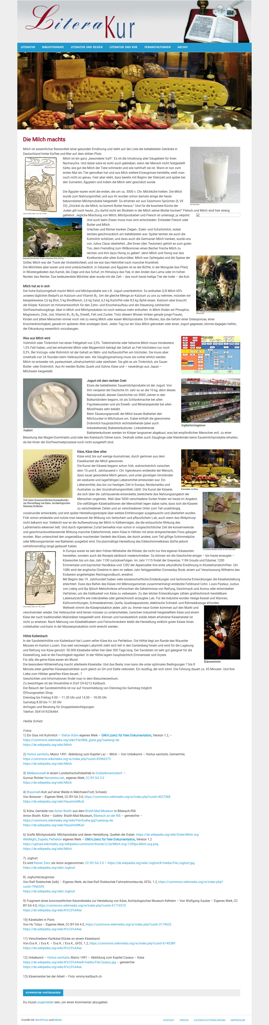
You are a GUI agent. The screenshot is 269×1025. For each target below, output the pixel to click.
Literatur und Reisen (87, 47)
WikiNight (29, 839)
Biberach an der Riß (107, 816)
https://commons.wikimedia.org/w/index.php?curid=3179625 (128, 924)
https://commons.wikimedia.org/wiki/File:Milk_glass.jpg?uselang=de (71, 740)
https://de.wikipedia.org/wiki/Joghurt (49, 868)
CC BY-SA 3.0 (95, 778)
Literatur (28, 47)
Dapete (43, 839)
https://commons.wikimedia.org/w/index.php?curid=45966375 (67, 759)
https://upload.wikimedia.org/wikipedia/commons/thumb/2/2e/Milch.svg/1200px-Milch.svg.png (90, 844)
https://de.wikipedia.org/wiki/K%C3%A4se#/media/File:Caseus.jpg (69, 962)
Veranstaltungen (157, 47)
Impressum (238, 1020)
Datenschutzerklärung (209, 1020)
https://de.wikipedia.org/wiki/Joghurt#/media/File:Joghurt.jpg (151, 863)
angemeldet (45, 1002)
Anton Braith (63, 811)
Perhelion (55, 839)
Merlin (58, 1019)
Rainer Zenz (42, 863)
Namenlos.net (54, 778)
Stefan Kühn (70, 735)
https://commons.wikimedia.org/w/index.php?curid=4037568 (127, 797)
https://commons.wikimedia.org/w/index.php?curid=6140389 (132, 943)
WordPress (41, 1019)
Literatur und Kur (123, 47)
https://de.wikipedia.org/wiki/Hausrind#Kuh (53, 801)
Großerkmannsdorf (109, 773)
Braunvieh (34, 792)
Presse (184, 1020)
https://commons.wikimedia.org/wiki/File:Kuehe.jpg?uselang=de (68, 820)
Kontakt (168, 1020)
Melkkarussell (36, 773)
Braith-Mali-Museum (99, 811)
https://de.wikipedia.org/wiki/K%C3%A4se (52, 910)
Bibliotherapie (53, 47)
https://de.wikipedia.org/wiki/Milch (47, 745)
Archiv (183, 47)
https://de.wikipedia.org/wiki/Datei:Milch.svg (167, 834)
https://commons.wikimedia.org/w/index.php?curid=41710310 (82, 905)
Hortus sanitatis (38, 754)
